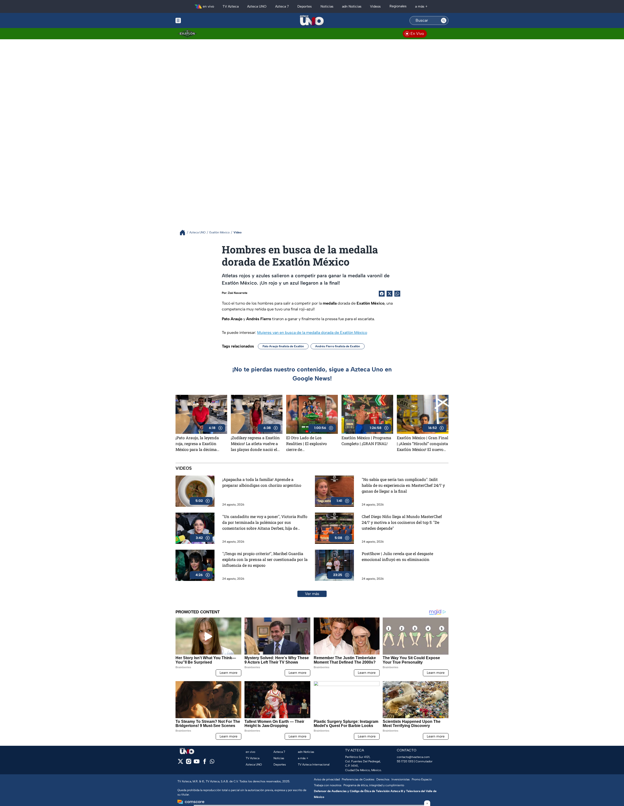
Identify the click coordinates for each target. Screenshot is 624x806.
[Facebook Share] (382, 294)
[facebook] (205, 763)
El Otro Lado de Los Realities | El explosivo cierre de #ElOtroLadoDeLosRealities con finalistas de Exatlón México (311, 443)
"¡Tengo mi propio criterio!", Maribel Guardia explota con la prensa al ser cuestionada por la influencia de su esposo (265, 559)
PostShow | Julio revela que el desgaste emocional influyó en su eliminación (397, 556)
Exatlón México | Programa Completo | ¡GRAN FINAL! (366, 440)
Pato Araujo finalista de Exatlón (283, 346)
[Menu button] (195, 20)
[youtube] (197, 763)
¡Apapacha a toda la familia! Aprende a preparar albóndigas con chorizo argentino (261, 482)
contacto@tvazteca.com (413, 757)
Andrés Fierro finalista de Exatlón (337, 346)
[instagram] (188, 763)
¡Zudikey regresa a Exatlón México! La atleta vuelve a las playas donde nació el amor (255, 443)
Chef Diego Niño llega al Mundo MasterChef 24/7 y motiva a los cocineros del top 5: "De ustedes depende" (402, 522)
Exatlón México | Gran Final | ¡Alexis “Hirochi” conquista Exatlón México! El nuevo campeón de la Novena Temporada (422, 443)
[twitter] (180, 763)
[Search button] (443, 20)
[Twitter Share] (389, 294)
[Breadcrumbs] (184, 232)
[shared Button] (397, 294)
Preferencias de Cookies (358, 779)
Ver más (312, 593)
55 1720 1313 (405, 761)
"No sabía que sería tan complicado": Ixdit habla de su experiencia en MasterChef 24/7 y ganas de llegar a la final (403, 485)
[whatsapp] (212, 762)
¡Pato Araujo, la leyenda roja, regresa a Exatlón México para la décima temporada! (197, 443)
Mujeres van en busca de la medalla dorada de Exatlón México (312, 332)
